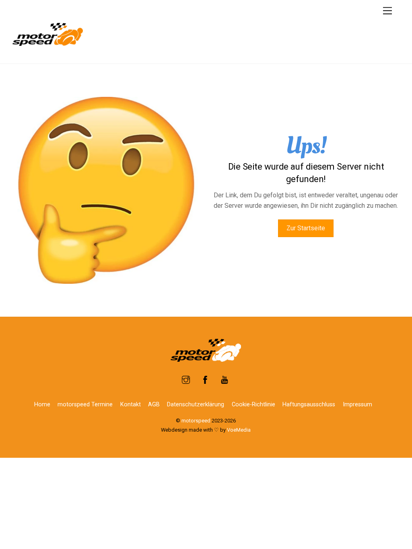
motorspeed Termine (85, 404)
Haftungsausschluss (308, 404)
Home (42, 404)
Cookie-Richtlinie (253, 404)
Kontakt (130, 404)
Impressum (357, 404)
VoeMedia (239, 430)
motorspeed (195, 421)
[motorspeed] (47, 42)
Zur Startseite (305, 228)
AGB (154, 404)
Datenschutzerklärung (195, 404)
